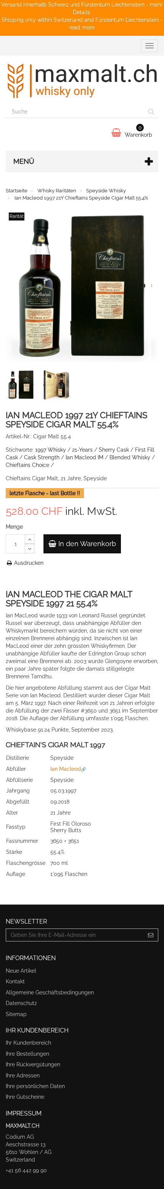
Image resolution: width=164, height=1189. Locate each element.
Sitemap (16, 1014)
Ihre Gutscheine (25, 1097)
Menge (14, 527)
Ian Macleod (65, 769)
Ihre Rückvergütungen (33, 1064)
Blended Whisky (129, 457)
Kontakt (15, 981)
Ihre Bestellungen (27, 1054)
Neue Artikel (21, 971)
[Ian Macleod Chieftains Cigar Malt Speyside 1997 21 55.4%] (57, 386)
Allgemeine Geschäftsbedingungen (50, 992)
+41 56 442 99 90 (26, 1170)
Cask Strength (41, 457)
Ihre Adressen (23, 1075)
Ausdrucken (28, 563)
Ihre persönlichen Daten (35, 1086)
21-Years (82, 450)
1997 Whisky (50, 450)
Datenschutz (21, 1003)
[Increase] (29, 539)
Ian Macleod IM (84, 457)
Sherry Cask (114, 450)
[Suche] (151, 111)
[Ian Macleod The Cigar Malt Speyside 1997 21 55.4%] (22, 386)
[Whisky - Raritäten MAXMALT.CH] (82, 80)
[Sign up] (150, 935)
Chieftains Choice (27, 465)
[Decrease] (29, 548)
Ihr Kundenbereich (28, 1043)
